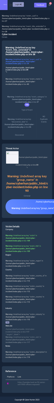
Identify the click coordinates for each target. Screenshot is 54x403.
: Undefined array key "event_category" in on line (27, 103)
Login (17, 4)
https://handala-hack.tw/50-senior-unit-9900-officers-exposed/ (31, 383)
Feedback (40, 5)
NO (44, 119)
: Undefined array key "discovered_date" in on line (19, 127)
